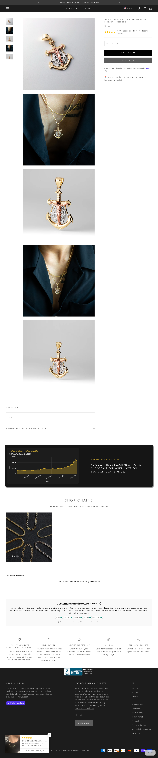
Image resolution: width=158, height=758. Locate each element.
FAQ (133, 700)
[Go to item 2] (9, 30)
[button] (49, 735)
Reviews (135, 696)
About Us (135, 692)
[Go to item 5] (9, 57)
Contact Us (136, 708)
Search (135, 688)
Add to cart (128, 53)
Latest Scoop (137, 704)
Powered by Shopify (80, 751)
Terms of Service (139, 725)
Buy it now (128, 60)
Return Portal (137, 717)
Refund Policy (137, 713)
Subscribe (83, 723)
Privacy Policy (137, 721)
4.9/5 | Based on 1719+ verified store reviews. (132, 32)
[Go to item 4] (9, 48)
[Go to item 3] (9, 39)
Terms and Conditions (84, 708)
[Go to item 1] (9, 21)
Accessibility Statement (142, 729)
